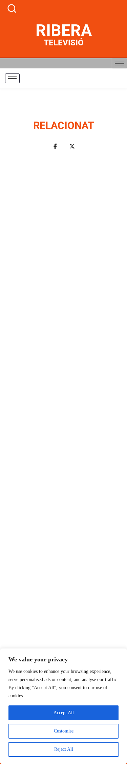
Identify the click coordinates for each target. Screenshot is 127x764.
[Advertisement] (63, 440)
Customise (63, 731)
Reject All (63, 749)
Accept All (64, 712)
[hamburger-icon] (119, 63)
